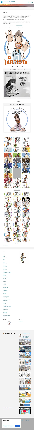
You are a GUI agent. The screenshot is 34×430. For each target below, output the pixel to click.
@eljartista (4, 256)
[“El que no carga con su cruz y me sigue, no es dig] (28, 375)
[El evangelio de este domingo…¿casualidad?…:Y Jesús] (22, 355)
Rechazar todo (11, 426)
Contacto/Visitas (27, 420)
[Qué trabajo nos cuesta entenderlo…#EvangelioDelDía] (28, 355)
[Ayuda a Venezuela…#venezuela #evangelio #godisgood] (28, 368)
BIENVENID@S (4, 265)
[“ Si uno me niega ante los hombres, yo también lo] (22, 381)
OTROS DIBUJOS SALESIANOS (5, 300)
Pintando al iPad (4, 303)
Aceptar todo (17, 426)
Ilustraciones (4, 281)
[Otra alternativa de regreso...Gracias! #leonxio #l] (22, 388)
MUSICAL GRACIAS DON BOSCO (6, 296)
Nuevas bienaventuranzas (5, 297)
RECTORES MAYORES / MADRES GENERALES (7, 306)
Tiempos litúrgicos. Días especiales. (6, 315)
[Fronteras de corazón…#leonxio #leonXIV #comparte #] (28, 388)
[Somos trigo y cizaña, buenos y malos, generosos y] (22, 362)
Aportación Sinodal (5, 263)
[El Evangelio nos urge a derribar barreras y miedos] (22, 342)
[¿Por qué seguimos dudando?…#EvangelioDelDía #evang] (28, 349)
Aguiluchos (4, 259)
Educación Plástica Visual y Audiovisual (7, 272)
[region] (11, 423)
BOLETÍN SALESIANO (5, 266)
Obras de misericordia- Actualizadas (6, 299)
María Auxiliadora (4, 293)
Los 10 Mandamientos (5, 290)
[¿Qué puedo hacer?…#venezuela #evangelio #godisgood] (22, 375)
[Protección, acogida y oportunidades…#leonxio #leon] (22, 401)
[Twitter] (30, 2)
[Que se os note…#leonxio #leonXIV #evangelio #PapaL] (28, 401)
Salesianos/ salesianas (5, 309)
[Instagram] (31, 2)
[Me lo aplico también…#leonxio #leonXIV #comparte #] (28, 394)
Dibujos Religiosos (5, 269)
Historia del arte (4, 278)
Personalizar (5, 426)
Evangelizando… (4, 275)
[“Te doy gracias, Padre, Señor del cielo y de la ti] (28, 362)
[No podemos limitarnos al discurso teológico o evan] (22, 349)
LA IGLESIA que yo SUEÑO (5, 287)
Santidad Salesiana (5, 312)
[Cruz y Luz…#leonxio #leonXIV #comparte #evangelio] (22, 394)
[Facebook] (28, 2)
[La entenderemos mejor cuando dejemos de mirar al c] (28, 342)
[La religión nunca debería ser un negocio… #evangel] (28, 381)
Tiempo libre (4, 284)
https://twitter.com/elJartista (19, 25)
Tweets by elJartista (5, 245)
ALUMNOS (4, 262)
